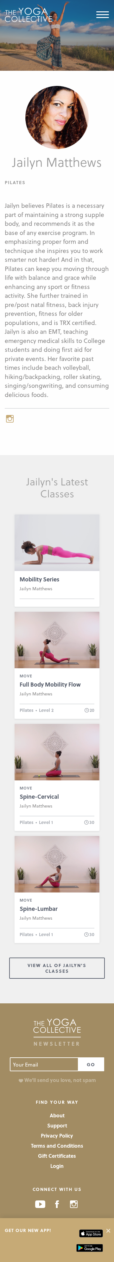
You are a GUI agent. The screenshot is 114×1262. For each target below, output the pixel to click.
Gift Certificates (57, 1155)
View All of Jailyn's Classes (57, 968)
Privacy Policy (57, 1135)
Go (91, 1064)
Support (57, 1125)
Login (57, 1165)
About (57, 1115)
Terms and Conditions (57, 1145)
